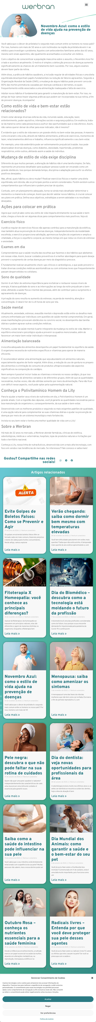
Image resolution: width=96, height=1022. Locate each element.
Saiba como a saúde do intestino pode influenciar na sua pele (24, 846)
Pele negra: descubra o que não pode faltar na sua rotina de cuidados (24, 765)
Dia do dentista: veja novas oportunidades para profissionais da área (71, 768)
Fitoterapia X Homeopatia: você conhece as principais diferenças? (23, 603)
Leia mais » (12, 550)
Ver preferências (48, 1013)
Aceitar (48, 999)
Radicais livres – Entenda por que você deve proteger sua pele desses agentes (70, 933)
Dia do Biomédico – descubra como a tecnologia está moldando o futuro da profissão (70, 603)
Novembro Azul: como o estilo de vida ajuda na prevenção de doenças (21, 687)
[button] (92, 978)
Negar (48, 1006)
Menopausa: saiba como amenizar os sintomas (69, 682)
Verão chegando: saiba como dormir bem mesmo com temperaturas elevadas (70, 522)
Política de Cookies (47, 1019)
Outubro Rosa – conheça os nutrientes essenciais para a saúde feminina (22, 933)
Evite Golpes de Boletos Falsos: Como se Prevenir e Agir (24, 519)
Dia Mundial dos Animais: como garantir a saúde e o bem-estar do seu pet (70, 849)
